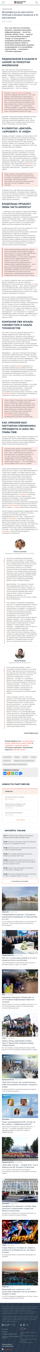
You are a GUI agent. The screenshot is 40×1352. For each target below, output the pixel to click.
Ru (21, 1328)
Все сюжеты (21, 820)
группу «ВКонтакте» (13, 743)
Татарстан (6, 761)
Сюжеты (9, 791)
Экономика (5, 1119)
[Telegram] (16, 773)
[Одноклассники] (8, 773)
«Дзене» (23, 749)
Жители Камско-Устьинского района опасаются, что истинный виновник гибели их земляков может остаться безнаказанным (19, 1002)
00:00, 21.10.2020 (7, 21)
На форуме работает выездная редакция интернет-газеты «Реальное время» (19, 1086)
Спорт (4, 1038)
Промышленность (8, 955)
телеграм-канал (27, 741)
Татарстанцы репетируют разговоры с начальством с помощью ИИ (18, 869)
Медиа (17, 757)
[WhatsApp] (12, 773)
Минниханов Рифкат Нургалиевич (14, 764)
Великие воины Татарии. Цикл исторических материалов (15, 806)
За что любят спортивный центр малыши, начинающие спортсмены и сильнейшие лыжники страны (20, 1169)
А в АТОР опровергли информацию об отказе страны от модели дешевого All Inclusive (20, 1293)
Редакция (5, 1329)
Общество (5, 912)
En (25, 1329)
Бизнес (25, 757)
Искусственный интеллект (14, 814)
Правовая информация (9, 1334)
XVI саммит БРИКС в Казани (14, 798)
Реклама (4, 1331)
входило (19, 366)
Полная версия (7, 1344)
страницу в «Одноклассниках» (17, 745)
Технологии (7, 9)
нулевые (17, 507)
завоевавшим (6, 393)
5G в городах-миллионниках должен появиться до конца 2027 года (17, 855)
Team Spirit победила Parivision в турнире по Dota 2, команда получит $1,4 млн (19, 875)
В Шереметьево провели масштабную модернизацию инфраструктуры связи (18, 836)
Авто (3, 994)
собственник (8, 415)
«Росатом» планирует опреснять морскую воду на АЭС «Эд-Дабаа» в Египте (19, 842)
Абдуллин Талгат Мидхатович (24, 761)
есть (33, 284)
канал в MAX (27, 743)
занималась (13, 518)
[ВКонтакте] (5, 773)
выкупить (30, 164)
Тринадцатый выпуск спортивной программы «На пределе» (19, 1252)
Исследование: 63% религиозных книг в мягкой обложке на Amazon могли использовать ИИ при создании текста (19, 862)
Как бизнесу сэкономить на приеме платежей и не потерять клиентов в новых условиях (19, 1210)
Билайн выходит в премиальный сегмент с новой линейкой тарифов (19, 849)
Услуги (33, 757)
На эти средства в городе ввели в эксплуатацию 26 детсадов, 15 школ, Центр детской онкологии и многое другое (19, 919)
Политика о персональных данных (10, 1337)
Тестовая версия (7, 1346)
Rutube (15, 749)
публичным (21, 93)
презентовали (12, 505)
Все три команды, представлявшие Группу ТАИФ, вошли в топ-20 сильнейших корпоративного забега (19, 1045)
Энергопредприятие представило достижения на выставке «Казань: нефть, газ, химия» (19, 961)
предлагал (23, 494)
